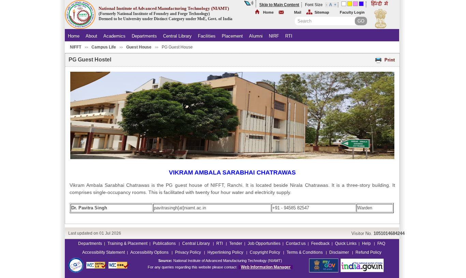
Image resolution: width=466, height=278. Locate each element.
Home (268, 12)
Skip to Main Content (279, 4)
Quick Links (345, 243)
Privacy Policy (188, 252)
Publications (165, 243)
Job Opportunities (264, 243)
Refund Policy (368, 252)
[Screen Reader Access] (249, 3)
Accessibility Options (150, 252)
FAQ (381, 243)
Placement (232, 36)
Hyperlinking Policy (225, 252)
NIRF (274, 36)
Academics (114, 36)
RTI (288, 36)
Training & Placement (127, 243)
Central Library (177, 36)
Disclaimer (339, 252)
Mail (297, 12)
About (91, 36)
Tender (235, 243)
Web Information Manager (266, 267)
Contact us (296, 243)
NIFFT (75, 47)
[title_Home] (80, 27)
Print (389, 59)
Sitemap (322, 12)
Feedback (320, 243)
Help (367, 243)
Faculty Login (352, 12)
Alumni (256, 36)
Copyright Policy (265, 252)
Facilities (207, 36)
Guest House (138, 47)
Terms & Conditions (305, 252)
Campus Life (103, 47)
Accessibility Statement (103, 252)
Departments (144, 36)
